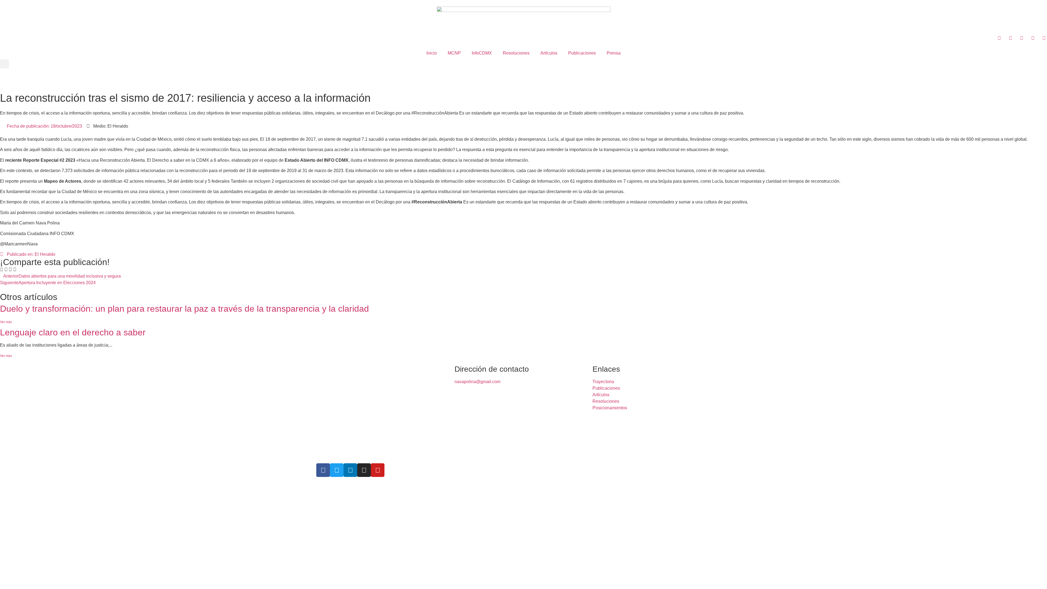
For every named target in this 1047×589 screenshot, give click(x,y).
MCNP (454, 53)
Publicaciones (582, 53)
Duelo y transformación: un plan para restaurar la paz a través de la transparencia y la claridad (184, 309)
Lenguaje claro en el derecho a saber (73, 332)
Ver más (6, 322)
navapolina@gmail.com (477, 381)
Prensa (614, 53)
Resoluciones (516, 53)
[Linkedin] (350, 470)
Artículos (548, 53)
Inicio (431, 53)
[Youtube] (377, 470)
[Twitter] (337, 470)
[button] (4, 63)
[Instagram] (364, 470)
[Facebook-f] (323, 470)
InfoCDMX (482, 53)
